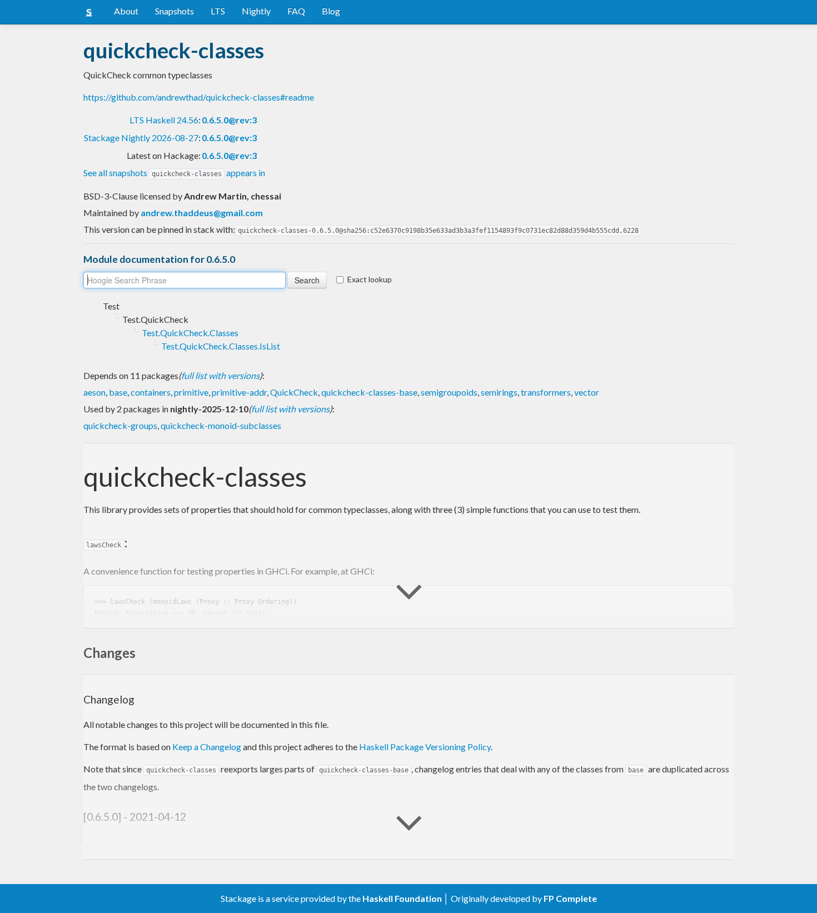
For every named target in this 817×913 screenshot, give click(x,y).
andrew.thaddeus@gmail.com (202, 212)
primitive (191, 392)
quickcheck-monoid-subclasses (221, 425)
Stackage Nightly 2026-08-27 (141, 137)
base (118, 392)
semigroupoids (449, 392)
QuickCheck (294, 392)
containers (151, 392)
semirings (499, 392)
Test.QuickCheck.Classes (190, 332)
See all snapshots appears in (174, 172)
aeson (94, 392)
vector (586, 392)
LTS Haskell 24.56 (163, 119)
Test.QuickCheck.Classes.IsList (220, 346)
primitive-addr (239, 392)
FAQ (296, 11)
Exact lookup (369, 279)
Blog (331, 11)
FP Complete (570, 898)
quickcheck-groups (120, 425)
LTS (218, 11)
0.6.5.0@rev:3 (229, 119)
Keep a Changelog (206, 746)
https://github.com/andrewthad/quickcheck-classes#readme (198, 97)
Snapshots (174, 11)
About (126, 11)
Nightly (256, 11)
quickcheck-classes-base (369, 392)
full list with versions (220, 375)
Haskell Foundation (402, 898)
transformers (546, 392)
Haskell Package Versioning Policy (425, 746)
